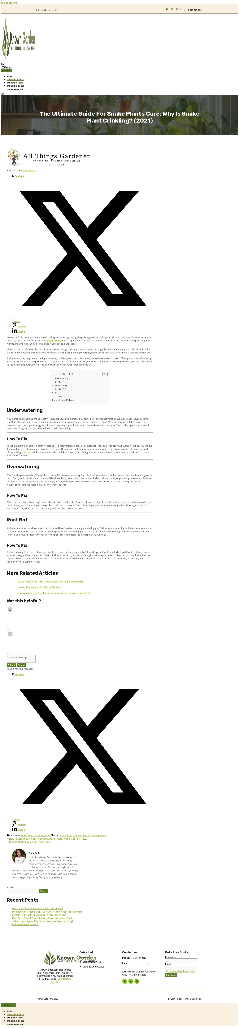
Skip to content (9, 2)
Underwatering (61, 378)
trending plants (98, 835)
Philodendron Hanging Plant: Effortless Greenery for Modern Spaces (47, 911)
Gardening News (15, 83)
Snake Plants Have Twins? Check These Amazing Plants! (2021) (50, 581)
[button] (3, 64)
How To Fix (63, 382)
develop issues (54, 340)
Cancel (21, 665)
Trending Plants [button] (15, 80)
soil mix (26, 452)
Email (168, 964)
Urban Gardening (15, 89)
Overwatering (60, 385)
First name (170, 956)
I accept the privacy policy (181, 971)
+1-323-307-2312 (194, 10)
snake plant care (81, 835)
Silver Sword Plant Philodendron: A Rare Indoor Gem (39, 914)
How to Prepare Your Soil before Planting (39, 587)
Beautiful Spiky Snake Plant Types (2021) (30, 841)
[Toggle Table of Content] (103, 374)
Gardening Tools (15, 86)
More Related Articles (64, 399)
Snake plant (66, 835)
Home (9, 76)
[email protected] (138, 963)
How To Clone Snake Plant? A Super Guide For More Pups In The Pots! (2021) (48, 838)
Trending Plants (42, 835)
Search (10, 887)
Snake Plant (27, 835)
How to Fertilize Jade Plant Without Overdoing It (37, 908)
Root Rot (58, 392)
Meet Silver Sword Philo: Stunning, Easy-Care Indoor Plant (42, 918)
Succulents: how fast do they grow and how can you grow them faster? (54, 593)
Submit (11, 665)
